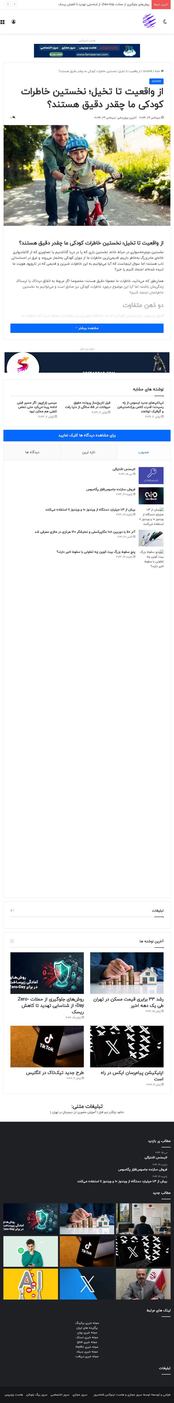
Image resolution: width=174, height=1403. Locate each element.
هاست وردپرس (14, 1395)
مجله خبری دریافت (87, 1357)
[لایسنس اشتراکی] (151, 475)
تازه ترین (88, 452)
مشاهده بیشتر (88, 328)
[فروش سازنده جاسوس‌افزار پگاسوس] (151, 495)
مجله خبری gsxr (87, 1342)
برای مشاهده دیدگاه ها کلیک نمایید (87, 435)
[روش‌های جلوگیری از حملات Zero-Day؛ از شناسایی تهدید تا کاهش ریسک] (47, 973)
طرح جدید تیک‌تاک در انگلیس (55, 1073)
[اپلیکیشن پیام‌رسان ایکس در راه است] (127, 1046)
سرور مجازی (134, 1395)
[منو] (2, 23)
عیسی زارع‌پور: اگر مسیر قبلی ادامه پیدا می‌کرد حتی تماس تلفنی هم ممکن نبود (37, 407)
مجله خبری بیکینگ (87, 1323)
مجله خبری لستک (87, 1337)
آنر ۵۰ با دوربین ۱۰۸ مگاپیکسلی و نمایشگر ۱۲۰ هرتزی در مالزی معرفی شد (85, 532)
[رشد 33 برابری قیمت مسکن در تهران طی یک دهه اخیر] (127, 973)
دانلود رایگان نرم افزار (111, 1112)
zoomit (147, 71)
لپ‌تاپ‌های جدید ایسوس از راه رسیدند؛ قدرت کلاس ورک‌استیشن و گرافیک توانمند (140, 407)
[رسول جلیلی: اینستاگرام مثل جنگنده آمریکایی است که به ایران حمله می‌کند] (143, 1284)
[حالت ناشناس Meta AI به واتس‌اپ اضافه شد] (30, 1251)
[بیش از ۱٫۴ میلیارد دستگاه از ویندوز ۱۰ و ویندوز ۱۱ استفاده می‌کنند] (151, 517)
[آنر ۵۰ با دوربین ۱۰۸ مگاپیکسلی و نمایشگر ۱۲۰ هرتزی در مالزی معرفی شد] (151, 538)
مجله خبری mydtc (87, 1347)
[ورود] (13, 23)
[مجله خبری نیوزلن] (150, 22)
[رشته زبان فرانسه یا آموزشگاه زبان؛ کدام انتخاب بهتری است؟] (143, 1218)
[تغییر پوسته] (165, 23)
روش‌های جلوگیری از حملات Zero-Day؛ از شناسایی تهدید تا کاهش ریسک (51, 1005)
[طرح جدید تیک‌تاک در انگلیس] (47, 1046)
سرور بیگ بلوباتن (36, 1395)
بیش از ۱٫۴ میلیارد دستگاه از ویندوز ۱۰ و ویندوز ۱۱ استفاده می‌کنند (90, 510)
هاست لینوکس (87, 41)
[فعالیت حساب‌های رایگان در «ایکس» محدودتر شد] (87, 1284)
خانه (158, 71)
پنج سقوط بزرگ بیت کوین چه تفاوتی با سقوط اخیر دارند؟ (96, 552)
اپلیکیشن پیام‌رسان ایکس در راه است (125, 5)
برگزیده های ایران (87, 1328)
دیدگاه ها (32, 452)
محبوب (143, 452)
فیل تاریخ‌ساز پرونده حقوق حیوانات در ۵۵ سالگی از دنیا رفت (87, 405)
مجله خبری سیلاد (87, 1352)
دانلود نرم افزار (87, 349)
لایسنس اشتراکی (124, 469)
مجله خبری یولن (87, 1333)
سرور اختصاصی (60, 1395)
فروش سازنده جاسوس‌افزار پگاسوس (110, 489)
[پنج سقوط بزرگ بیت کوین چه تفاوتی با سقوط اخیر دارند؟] (151, 720)
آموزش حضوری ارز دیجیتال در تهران (74, 1112)
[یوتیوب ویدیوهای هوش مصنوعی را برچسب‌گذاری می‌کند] (30, 1284)
